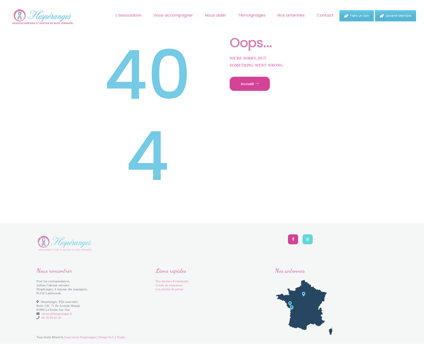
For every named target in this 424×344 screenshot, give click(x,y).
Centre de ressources (169, 285)
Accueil (247, 83)
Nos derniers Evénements (172, 281)
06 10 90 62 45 (51, 317)
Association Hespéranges (80, 337)
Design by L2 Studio (112, 337)
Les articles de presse (169, 289)
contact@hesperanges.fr (57, 313)
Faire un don (359, 15)
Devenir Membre (398, 15)
